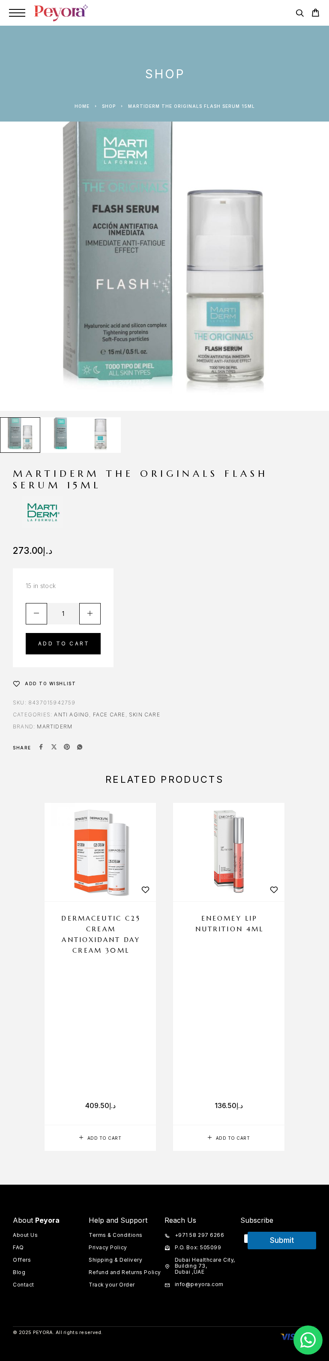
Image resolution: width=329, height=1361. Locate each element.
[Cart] (315, 14)
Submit (282, 1240)
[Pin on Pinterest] (66, 748)
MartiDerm (54, 726)
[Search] (299, 14)
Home (82, 106)
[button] (100, 1138)
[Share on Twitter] (54, 748)
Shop (109, 106)
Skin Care (144, 714)
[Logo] (61, 12)
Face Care (109, 714)
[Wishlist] (145, 889)
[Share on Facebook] (41, 748)
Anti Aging (71, 714)
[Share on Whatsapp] (79, 748)
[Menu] (17, 13)
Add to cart (64, 643)
